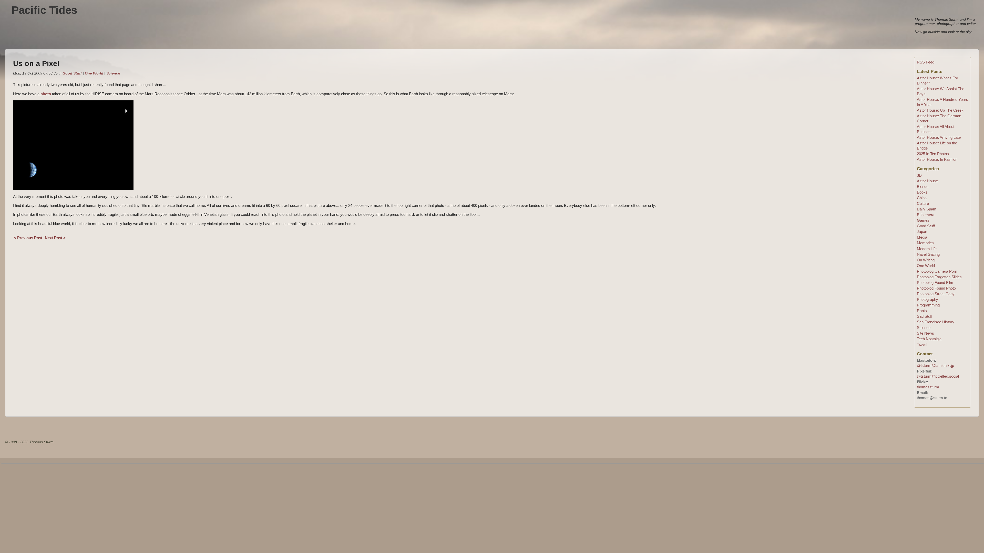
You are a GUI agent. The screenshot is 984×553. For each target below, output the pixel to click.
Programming (928, 305)
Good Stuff (72, 73)
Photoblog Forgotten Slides (939, 277)
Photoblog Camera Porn (937, 271)
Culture (923, 203)
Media (922, 237)
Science (113, 73)
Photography (927, 299)
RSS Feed (925, 62)
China (922, 198)
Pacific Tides (44, 10)
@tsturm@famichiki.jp (935, 365)
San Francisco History (935, 322)
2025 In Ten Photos (933, 154)
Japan (922, 231)
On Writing (926, 260)
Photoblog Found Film (935, 282)
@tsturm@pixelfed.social (938, 376)
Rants (922, 311)
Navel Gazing (928, 254)
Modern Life (927, 249)
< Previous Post (28, 238)
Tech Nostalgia (929, 339)
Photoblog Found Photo (936, 288)
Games (923, 220)
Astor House (927, 181)
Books (922, 192)
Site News (925, 333)
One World (94, 73)
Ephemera (925, 214)
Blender (923, 186)
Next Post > (55, 238)
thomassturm (928, 387)
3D (919, 175)
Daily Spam (926, 209)
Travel (922, 344)
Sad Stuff (924, 316)
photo (45, 94)
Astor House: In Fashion (937, 159)
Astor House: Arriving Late (939, 137)
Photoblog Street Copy (936, 294)
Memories (925, 243)
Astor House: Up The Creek (940, 110)
